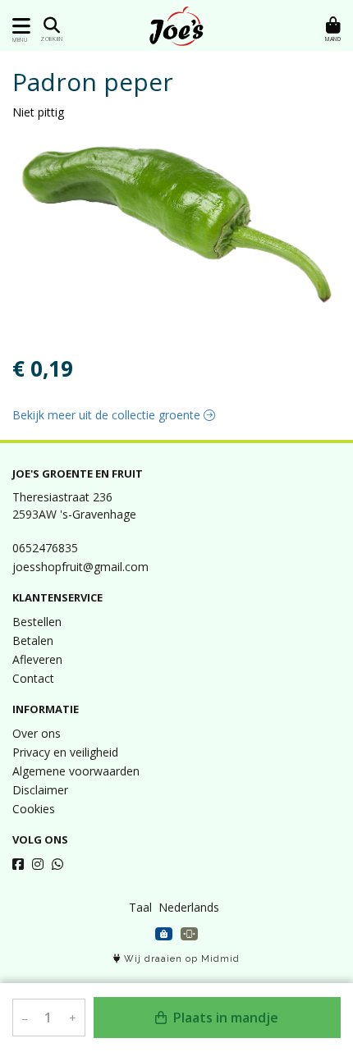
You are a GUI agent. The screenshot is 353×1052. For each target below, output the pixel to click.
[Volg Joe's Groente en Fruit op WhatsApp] (57, 864)
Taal (140, 907)
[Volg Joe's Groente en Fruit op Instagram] (38, 864)
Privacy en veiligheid (65, 752)
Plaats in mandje (224, 1018)
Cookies (33, 808)
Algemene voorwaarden (76, 771)
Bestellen (37, 621)
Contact (33, 678)
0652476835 (45, 548)
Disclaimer (40, 790)
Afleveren (37, 659)
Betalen (32, 640)
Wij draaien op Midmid (180, 959)
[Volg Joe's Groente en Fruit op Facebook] (18, 864)
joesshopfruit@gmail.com (80, 566)
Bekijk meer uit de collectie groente (108, 415)
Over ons (36, 733)
